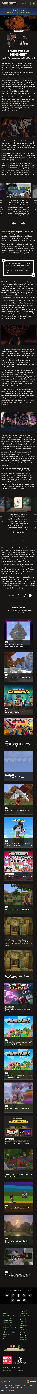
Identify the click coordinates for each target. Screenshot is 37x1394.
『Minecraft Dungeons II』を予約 (17, 12)
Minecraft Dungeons (8, 1318)
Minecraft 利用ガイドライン (10, 1371)
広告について (8, 1387)
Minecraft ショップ (24, 1316)
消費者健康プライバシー (21, 1385)
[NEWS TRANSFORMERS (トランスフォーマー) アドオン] (18, 726)
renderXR (4, 103)
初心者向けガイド (24, 1321)
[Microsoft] (31, 1381)
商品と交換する (23, 1339)
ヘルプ (21, 1323)
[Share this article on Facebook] (30, 595)
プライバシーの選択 (9, 1390)
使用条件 (30, 1385)
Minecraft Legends (7, 1320)
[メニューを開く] (34, 3)
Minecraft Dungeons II (8, 1316)
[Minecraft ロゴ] (9, 3)
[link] (7, 1295)
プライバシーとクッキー (7, 1385)
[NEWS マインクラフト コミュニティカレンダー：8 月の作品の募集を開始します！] (18, 1256)
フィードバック (23, 1325)
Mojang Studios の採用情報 (9, 1332)
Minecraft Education (8, 1322)
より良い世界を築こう (8, 1334)
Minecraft (5, 1313)
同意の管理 (20, 1371)
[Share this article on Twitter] (19, 595)
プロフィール (23, 1337)
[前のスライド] (14, 223)
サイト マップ (23, 1327)
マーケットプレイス (25, 1313)
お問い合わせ (23, 1332)
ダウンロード (23, 1330)
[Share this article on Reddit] (24, 595)
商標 (2, 1387)
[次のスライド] (23, 223)
